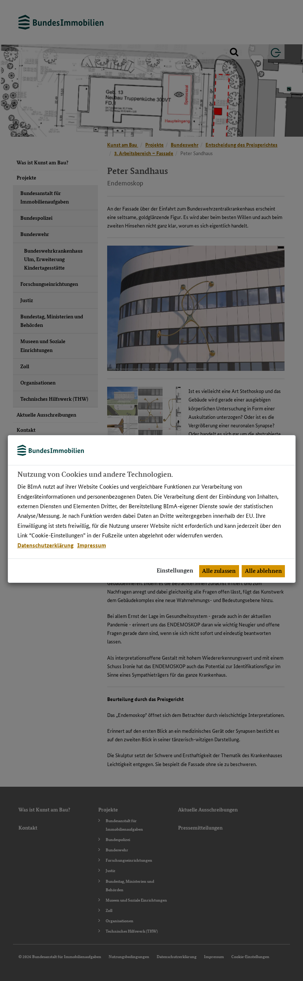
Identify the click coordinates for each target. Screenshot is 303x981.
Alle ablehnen (263, 571)
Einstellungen (175, 570)
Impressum (91, 545)
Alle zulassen (219, 571)
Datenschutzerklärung (45, 545)
